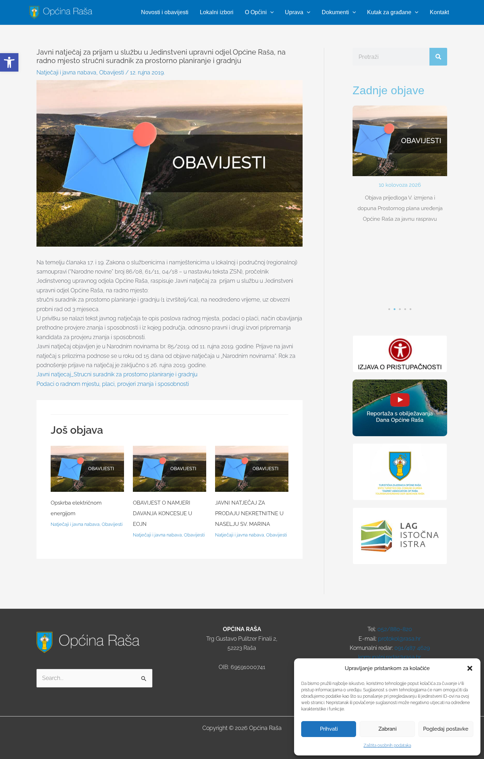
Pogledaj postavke (445, 729)
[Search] (438, 57)
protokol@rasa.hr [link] (399, 638)
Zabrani (387, 729)
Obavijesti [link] (111, 72)
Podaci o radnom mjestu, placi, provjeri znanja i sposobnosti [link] (112, 384)
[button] (469, 668)
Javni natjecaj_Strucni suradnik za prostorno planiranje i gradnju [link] (116, 374)
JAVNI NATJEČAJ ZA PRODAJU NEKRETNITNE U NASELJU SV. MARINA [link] (249, 513)
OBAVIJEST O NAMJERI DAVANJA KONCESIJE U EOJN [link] (162, 513)
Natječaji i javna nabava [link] (66, 72)
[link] (9, 62)
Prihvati (329, 729)
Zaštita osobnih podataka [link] (387, 745)
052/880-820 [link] (394, 629)
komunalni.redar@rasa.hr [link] (389, 657)
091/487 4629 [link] (412, 648)
